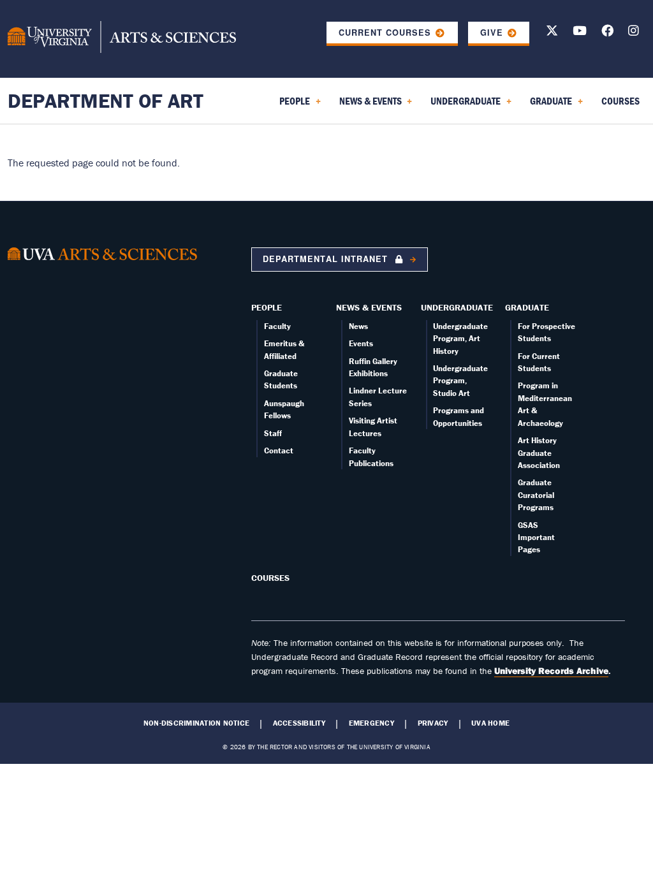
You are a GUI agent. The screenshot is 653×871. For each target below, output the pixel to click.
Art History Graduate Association (539, 453)
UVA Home (490, 723)
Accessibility (299, 723)
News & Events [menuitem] (368, 105)
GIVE (491, 32)
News (358, 326)
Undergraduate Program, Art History (460, 338)
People (266, 307)
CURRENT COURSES (385, 32)
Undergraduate (457, 307)
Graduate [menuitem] (548, 105)
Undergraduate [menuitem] (463, 105)
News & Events (369, 307)
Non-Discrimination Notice (196, 723)
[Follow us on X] (552, 33)
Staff (273, 433)
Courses (270, 577)
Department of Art (105, 100)
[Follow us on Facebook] (607, 33)
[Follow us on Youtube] (580, 33)
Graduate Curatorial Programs (536, 495)
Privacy (433, 723)
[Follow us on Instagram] (633, 33)
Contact (278, 450)
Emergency (371, 723)
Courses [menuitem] (620, 100)
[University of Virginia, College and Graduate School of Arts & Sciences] (122, 39)
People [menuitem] (292, 105)
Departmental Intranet (327, 259)
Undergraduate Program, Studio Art (460, 381)
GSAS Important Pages (536, 537)
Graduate (527, 307)
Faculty (277, 326)
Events (361, 343)
